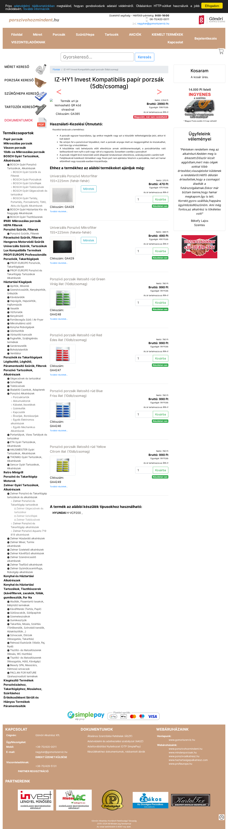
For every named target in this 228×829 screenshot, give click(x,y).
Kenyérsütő (16, 315)
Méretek (88, 189)
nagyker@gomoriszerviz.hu (153, 23)
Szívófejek (16, 382)
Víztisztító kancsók (21, 334)
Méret (37, 34)
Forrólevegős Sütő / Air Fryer (26, 319)
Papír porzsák (13, 139)
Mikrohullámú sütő (20, 323)
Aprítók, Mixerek (19, 285)
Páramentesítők (15, 706)
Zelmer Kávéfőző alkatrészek (27, 553)
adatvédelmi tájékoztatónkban (34, 6)
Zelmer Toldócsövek (28, 519)
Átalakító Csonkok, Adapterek (27, 389)
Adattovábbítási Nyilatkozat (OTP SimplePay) (114, 746)
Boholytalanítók (19, 349)
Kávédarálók (17, 297)
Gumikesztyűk (18, 620)
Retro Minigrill (13, 472)
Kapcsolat (175, 42)
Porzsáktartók (21, 397)
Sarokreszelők (18, 345)
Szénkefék (19, 408)
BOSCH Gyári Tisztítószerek (26, 216)
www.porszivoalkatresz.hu (184, 756)
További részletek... (59, 211)
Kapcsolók (19, 412)
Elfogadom (212, 5)
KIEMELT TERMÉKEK (167, 34)
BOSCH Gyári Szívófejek (27, 183)
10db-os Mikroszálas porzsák (24, 152)
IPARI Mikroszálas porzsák (22, 221)
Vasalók (14, 308)
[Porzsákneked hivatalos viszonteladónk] (112, 800)
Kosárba (160, 199)
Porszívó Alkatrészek (22, 393)
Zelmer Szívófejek (27, 515)
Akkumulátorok (21, 400)
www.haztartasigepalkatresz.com (188, 759)
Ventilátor (15, 353)
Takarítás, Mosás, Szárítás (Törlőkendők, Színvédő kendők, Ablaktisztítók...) (26, 627)
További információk (36, 9)
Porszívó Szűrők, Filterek (21, 229)
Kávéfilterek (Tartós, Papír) (25, 608)
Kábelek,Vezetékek (24, 404)
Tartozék (111, 34)
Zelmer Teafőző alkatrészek (26, 564)
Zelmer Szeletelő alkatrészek (27, 549)
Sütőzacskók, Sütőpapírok (25, 612)
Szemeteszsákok (20, 616)
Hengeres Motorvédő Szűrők (24, 242)
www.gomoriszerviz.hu (182, 739)
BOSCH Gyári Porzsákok (27, 179)
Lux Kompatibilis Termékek (22, 250)
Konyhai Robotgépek (22, 327)
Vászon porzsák (15, 147)
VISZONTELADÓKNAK (28, 42)
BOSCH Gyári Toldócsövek (28, 186)
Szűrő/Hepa (85, 34)
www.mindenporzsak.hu (183, 752)
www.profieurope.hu (180, 763)
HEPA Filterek (13, 225)
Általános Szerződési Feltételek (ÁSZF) (109, 736)
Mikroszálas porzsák (18, 143)
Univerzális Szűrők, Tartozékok (25, 246)
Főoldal (16, 34)
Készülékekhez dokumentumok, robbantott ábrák (116, 751)
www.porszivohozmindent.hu (185, 748)
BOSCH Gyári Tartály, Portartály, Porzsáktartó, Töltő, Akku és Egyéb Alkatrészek (28, 202)
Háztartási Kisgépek (18, 282)
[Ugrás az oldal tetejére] (221, 817)
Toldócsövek (17, 385)
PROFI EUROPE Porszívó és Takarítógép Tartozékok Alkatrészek (24, 274)
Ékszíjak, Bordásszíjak (26, 415)
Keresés (144, 57)
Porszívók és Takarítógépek (23, 357)
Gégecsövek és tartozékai (25, 378)
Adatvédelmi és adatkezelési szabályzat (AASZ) (115, 741)
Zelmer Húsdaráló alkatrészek (27, 538)
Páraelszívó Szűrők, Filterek (23, 237)
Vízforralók (16, 312)
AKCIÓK (135, 34)
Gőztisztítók (17, 330)
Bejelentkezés (206, 38)
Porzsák (59, 34)
